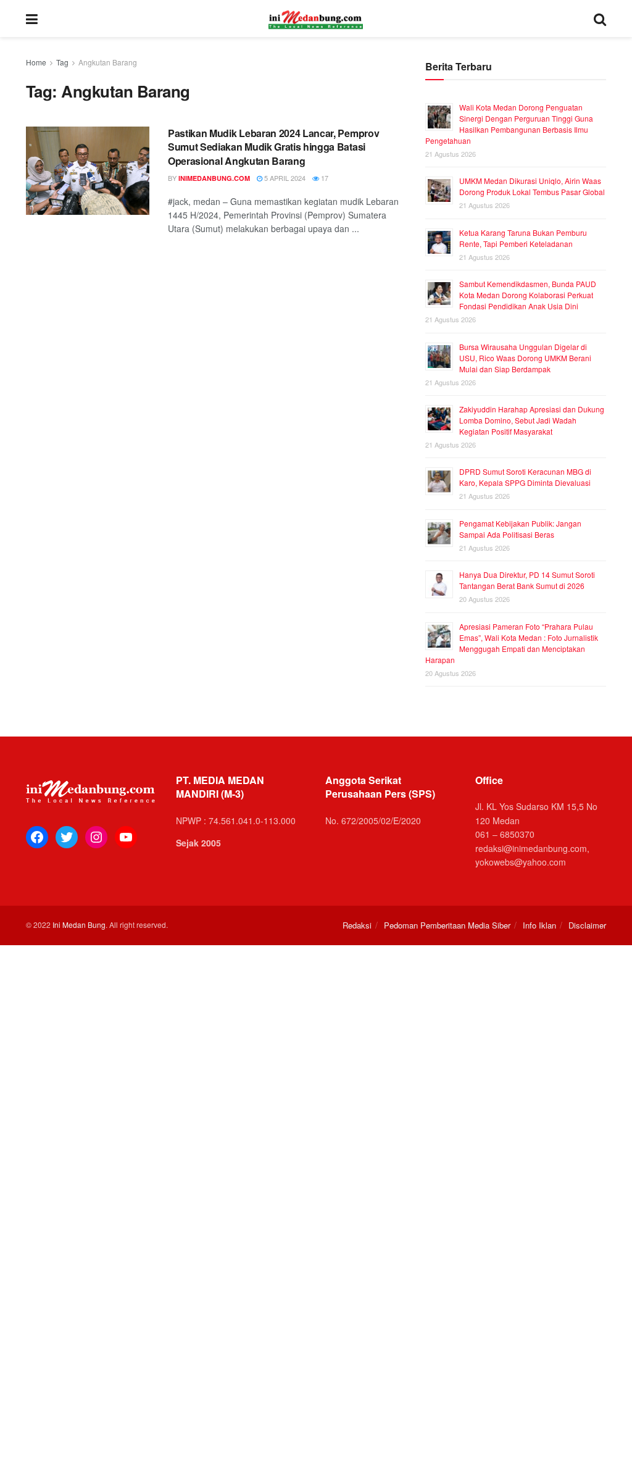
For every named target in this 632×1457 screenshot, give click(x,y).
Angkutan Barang (107, 62)
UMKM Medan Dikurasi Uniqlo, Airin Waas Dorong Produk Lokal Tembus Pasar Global (532, 186)
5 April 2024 (284, 178)
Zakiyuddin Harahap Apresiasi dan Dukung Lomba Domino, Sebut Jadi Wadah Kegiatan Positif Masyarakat (531, 420)
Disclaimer (587, 925)
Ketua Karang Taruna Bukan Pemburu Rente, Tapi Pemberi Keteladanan (523, 238)
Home (36, 62)
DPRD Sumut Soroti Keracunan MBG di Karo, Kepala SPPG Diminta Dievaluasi (525, 477)
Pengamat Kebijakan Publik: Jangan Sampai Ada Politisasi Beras (520, 529)
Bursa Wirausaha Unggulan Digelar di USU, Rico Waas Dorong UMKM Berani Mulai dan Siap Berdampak (525, 357)
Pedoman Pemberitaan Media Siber (447, 925)
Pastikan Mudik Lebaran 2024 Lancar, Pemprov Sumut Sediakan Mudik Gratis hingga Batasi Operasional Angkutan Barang (273, 147)
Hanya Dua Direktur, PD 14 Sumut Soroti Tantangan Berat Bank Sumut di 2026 (527, 580)
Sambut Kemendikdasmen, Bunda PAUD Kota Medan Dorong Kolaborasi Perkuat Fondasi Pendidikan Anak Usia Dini (527, 294)
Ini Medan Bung (79, 924)
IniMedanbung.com (214, 178)
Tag (62, 62)
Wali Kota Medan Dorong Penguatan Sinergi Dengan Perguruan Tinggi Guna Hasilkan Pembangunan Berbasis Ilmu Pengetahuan (509, 124)
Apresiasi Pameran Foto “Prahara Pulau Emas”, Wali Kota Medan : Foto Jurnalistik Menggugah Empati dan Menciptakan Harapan (511, 643)
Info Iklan (539, 925)
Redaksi (357, 925)
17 (323, 178)
